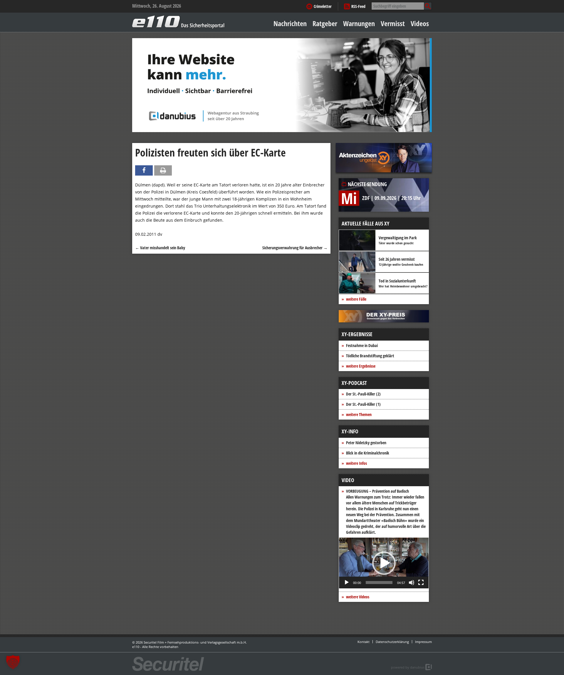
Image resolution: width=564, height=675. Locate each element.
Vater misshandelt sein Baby (160, 247)
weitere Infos (356, 463)
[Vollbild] (421, 582)
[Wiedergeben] (347, 582)
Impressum (423, 641)
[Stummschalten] (411, 582)
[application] (384, 563)
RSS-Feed (358, 6)
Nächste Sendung (367, 184)
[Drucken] (163, 170)
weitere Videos (357, 597)
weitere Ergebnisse (360, 366)
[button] (384, 563)
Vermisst (393, 23)
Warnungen (359, 23)
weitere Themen (359, 414)
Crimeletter (323, 6)
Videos (420, 23)
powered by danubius (407, 667)
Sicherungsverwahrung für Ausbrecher (295, 247)
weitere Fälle (356, 299)
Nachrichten (290, 23)
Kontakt (363, 641)
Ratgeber (325, 23)
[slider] (379, 582)
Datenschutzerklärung (392, 641)
